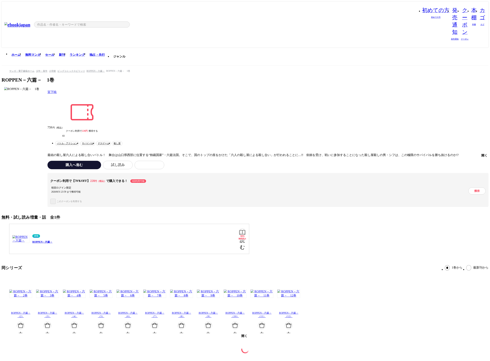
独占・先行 (97, 54)
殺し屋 (117, 143)
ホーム (16, 54)
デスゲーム (103, 143)
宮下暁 (52, 92)
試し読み (118, 165)
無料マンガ (33, 54)
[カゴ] (20, 325)
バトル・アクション (67, 143)
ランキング (77, 54)
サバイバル (87, 143)
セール (49, 54)
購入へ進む (74, 165)
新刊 (62, 54)
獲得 (477, 190)
